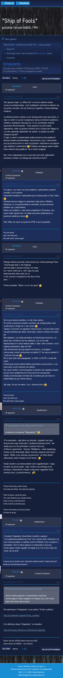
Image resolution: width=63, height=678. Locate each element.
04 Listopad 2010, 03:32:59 (13, 314)
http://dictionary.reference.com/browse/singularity (24, 630)
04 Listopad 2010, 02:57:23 (13, 96)
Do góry (6, 649)
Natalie (16, 571)
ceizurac (17, 408)
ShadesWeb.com (38, 675)
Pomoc (20, 666)
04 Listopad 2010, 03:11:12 (12, 184)
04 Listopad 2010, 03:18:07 (13, 256)
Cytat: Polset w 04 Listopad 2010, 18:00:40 (25, 589)
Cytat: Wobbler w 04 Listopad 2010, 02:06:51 (25, 426)
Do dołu (6, 78)
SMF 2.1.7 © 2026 (25, 672)
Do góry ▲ (41, 666)
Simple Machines (38, 672)
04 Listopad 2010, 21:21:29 (13, 582)
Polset (15, 520)
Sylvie (49, 53)
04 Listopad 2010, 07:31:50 (13, 419)
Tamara (16, 170)
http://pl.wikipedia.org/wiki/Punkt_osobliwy (21, 615)
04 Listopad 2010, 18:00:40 (13, 530)
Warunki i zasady (30, 666)
